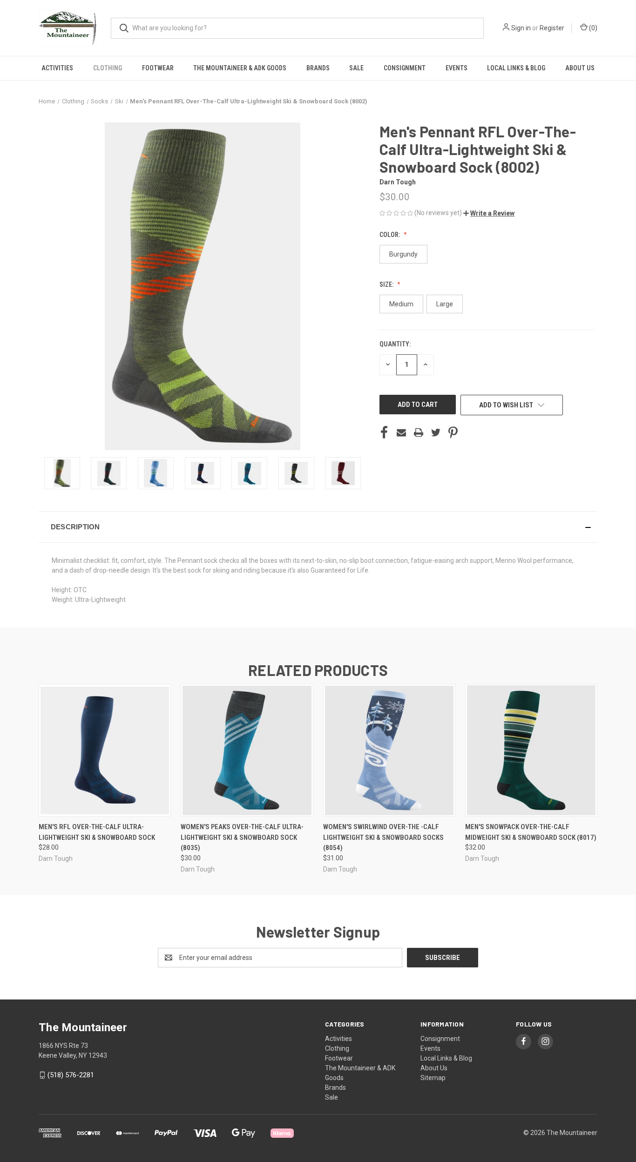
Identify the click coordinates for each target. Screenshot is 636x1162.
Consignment (405, 68)
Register (552, 28)
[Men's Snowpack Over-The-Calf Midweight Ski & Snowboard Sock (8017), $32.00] (531, 750)
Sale (356, 68)
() (592, 28)
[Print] (418, 432)
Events (456, 68)
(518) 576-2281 (70, 1075)
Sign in (521, 28)
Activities (57, 68)
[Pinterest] (453, 432)
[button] (488, 213)
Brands (318, 68)
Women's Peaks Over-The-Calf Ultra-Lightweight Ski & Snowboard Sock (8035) (242, 837)
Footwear (158, 68)
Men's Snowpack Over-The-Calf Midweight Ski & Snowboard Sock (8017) (530, 832)
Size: (387, 284)
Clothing (107, 68)
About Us (580, 68)
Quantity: (395, 344)
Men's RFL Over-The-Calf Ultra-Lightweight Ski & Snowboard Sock (97, 832)
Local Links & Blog (516, 68)
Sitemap (433, 1077)
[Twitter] (435, 432)
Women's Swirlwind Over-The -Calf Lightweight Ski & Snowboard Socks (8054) (383, 837)
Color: (390, 234)
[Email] (401, 432)
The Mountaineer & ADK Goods (239, 68)
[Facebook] (384, 432)
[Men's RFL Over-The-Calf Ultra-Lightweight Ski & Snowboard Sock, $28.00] (105, 750)
